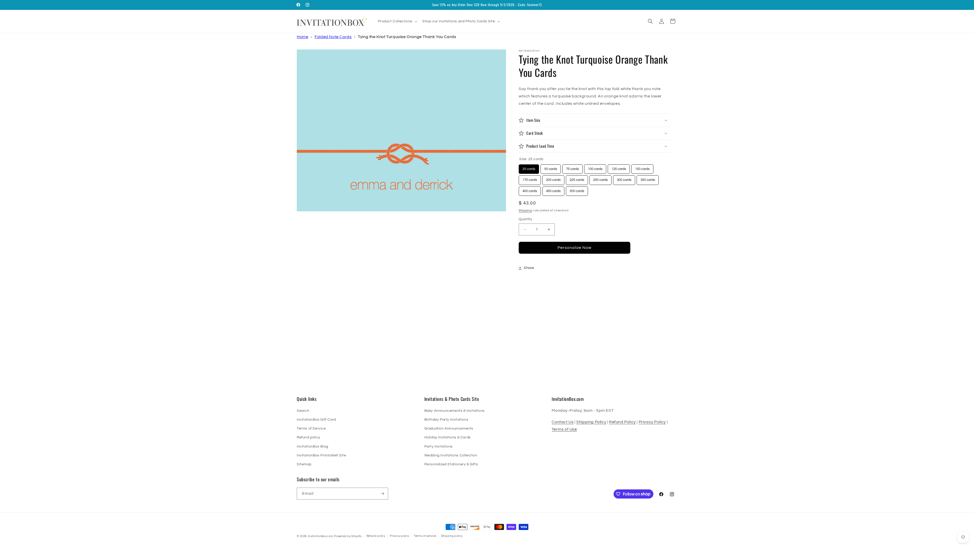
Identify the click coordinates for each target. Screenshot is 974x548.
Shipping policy (452, 536)
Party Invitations (438, 446)
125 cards (619, 167)
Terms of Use (564, 429)
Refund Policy (622, 422)
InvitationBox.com (320, 536)
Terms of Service (311, 428)
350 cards (648, 178)
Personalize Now (575, 248)
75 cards (573, 167)
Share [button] (529, 268)
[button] (397, 21)
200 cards (553, 178)
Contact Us (562, 422)
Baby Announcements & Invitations (454, 411)
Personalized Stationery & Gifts (451, 464)
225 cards (577, 178)
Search (303, 411)
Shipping (525, 210)
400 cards (530, 189)
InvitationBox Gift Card (316, 419)
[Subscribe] (382, 494)
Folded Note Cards (333, 37)
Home (302, 37)
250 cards (600, 178)
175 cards (530, 178)
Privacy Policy (652, 422)
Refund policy (308, 437)
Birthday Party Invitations (446, 419)
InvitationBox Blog (312, 446)
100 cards (595, 167)
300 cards (624, 178)
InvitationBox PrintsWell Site (321, 455)
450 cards (553, 189)
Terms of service (425, 536)
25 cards (529, 167)
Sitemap (304, 464)
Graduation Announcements (448, 428)
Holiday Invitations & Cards (447, 437)
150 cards (642, 167)
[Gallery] (401, 130)
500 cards (577, 189)
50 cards (551, 167)
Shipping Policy (591, 422)
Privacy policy (399, 536)
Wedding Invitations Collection (450, 455)
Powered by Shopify (348, 536)
